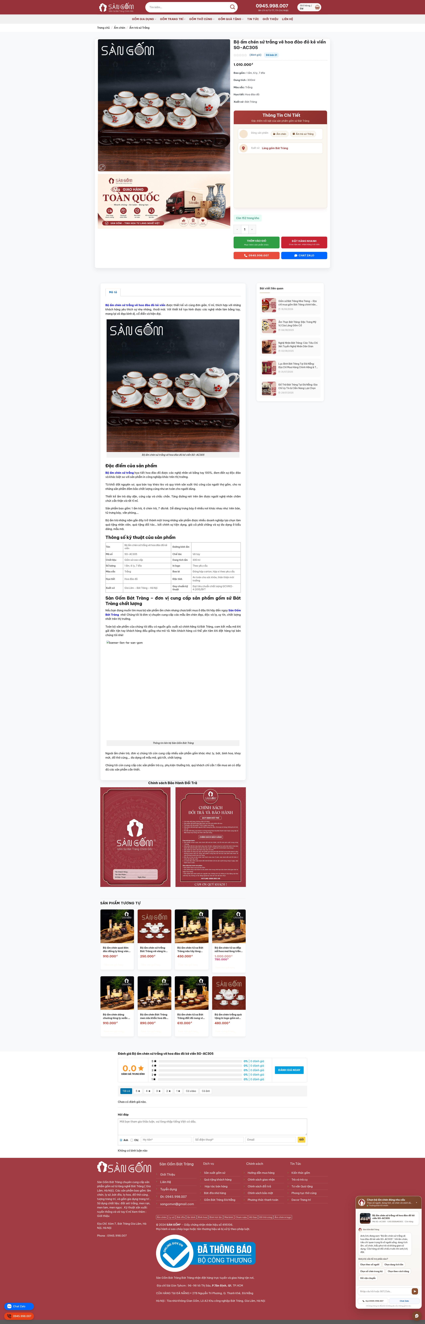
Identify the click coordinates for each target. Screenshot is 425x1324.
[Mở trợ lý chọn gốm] (417, 1316)
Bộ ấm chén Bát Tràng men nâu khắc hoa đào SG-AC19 (154, 1016)
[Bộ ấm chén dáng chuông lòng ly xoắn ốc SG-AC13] (117, 993)
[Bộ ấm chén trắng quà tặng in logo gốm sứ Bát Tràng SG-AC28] (229, 993)
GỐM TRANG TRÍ (171, 19)
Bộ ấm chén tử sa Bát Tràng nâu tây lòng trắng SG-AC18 (190, 949)
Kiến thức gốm (301, 1172)
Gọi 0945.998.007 (374, 1301)
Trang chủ (103, 27)
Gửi (301, 1139)
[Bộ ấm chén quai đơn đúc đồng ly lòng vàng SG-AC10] (117, 926)
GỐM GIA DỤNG (143, 19)
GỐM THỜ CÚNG (200, 19)
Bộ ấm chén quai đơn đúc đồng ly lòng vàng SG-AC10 (116, 949)
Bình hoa (202, 1217)
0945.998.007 (272, 6)
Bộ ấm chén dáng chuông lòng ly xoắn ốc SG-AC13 (117, 1016)
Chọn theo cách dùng (398, 1271)
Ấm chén (119, 27)
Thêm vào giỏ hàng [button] (113, 965)
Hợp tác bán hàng (216, 1186)
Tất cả (126, 1091)
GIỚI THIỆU (270, 19)
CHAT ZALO (306, 255)
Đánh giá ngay (289, 1070)
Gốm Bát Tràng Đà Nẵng (219, 1199)
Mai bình (228, 1217)
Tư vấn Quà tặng (303, 1186)
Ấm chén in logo (283, 1217)
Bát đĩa (181, 1217)
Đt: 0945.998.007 (173, 1197)
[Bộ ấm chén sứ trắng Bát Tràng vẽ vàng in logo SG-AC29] (154, 926)
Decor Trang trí (301, 1199)
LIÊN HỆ (287, 19)
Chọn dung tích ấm (393, 1264)
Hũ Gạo (253, 1217)
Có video (191, 1091)
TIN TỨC (253, 19)
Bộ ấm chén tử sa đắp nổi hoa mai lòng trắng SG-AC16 (228, 949)
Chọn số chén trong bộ (371, 1271)
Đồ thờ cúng (265, 1217)
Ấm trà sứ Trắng (139, 27)
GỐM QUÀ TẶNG (229, 19)
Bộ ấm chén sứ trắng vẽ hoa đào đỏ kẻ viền (135, 305)
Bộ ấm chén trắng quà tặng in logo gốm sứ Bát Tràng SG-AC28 (228, 1016)
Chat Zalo (404, 1301)
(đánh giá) (255, 54)
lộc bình (191, 1217)
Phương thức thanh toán (263, 1199)
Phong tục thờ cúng (304, 1193)
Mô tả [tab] (113, 292)
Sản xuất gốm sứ (214, 1172)
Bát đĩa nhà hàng (215, 1193)
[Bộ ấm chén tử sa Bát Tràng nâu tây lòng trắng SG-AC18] (192, 926)
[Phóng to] (102, 167)
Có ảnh (206, 1091)
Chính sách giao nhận (261, 1179)
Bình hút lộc (216, 1217)
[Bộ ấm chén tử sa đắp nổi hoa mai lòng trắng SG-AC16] (229, 926)
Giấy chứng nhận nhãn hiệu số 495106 (208, 1224)
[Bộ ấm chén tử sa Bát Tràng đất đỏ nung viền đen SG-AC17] (192, 993)
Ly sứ (171, 1217)
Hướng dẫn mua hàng (261, 1172)
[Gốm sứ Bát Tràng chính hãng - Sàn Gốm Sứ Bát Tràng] (115, 7)
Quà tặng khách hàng (217, 1179)
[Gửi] (415, 1291)
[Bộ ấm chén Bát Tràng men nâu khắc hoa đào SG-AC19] (154, 993)
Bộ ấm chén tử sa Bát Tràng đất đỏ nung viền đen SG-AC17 (191, 1016)
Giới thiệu (103, 1216)
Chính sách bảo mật (260, 1193)
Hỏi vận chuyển (368, 1278)
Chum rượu (241, 1217)
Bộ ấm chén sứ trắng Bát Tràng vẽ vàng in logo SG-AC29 (153, 949)
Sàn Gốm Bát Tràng (109, 1182)
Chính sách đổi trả (259, 1186)
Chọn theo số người (369, 1264)
